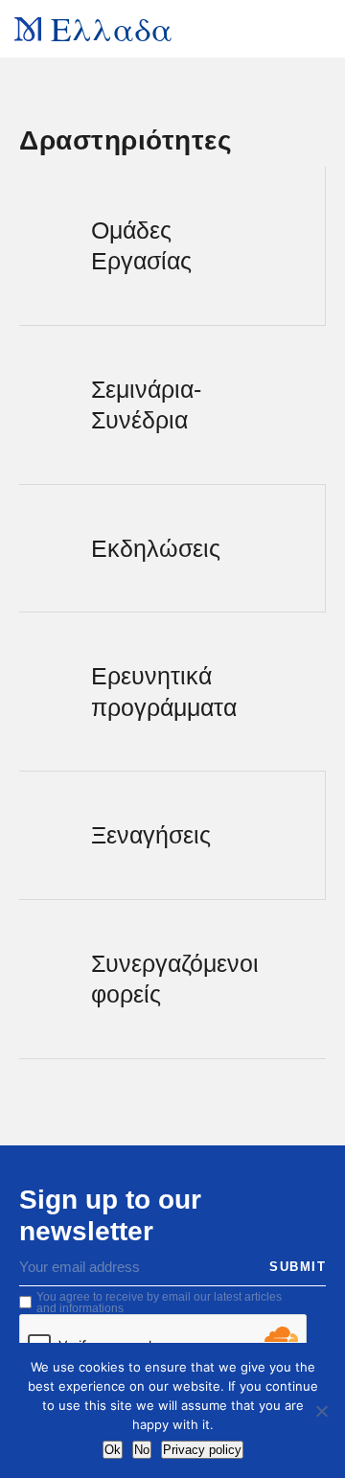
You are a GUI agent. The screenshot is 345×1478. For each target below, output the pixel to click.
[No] (321, 1410)
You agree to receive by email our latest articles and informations (159, 1302)
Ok (112, 1450)
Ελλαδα (111, 28)
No (142, 1450)
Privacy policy (202, 1450)
